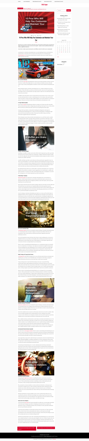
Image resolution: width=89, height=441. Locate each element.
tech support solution (29, 330)
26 (61, 51)
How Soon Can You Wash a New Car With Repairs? (26, 428)
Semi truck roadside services (23, 304)
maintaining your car (22, 55)
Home (19, 1)
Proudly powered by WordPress (37, 436)
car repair (24, 104)
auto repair (26, 81)
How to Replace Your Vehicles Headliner (45, 427)
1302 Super (44, 4)
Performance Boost (37, 1)
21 (65, 49)
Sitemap (54, 439)
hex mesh (27, 402)
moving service (22, 256)
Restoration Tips (48, 1)
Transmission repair (22, 230)
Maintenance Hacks (59, 1)
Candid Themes (54, 436)
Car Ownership (26, 1)
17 (57, 49)
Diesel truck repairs (22, 177)
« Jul (58, 56)
